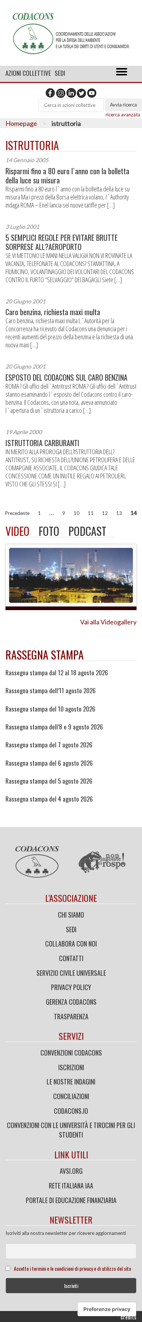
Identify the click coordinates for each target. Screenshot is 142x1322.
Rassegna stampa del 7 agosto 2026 (48, 744)
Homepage (21, 123)
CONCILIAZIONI (71, 1096)
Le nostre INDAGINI (71, 1081)
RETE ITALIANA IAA (71, 1185)
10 (76, 513)
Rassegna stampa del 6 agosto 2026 (49, 763)
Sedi (60, 73)
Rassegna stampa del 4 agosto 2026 (49, 799)
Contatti (71, 958)
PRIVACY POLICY (71, 987)
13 (119, 513)
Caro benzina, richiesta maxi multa (52, 312)
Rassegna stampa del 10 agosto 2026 (50, 709)
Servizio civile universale (71, 973)
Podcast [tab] (87, 531)
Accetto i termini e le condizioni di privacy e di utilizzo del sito (72, 1268)
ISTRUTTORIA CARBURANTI (42, 443)
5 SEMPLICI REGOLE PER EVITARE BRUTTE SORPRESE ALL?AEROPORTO (61, 242)
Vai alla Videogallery (108, 622)
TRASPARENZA (71, 1016)
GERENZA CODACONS (71, 1002)
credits (129, 1317)
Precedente (17, 513)
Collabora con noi (71, 943)
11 (91, 513)
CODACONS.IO (71, 1111)
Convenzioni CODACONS (71, 1052)
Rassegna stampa (44, 654)
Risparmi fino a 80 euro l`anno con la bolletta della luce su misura (67, 176)
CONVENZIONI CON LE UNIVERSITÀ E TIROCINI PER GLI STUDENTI (71, 1129)
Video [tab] (17, 531)
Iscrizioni (71, 1067)
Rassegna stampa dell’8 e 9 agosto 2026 (54, 726)
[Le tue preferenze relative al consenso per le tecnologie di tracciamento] (107, 1309)
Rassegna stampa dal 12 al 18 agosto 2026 (56, 672)
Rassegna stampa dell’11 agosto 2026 (50, 690)
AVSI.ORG (71, 1171)
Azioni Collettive (28, 73)
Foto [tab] (49, 531)
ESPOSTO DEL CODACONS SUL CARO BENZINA (66, 377)
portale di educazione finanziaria (71, 1200)
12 (105, 513)
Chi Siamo (71, 914)
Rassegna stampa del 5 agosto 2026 (48, 781)
